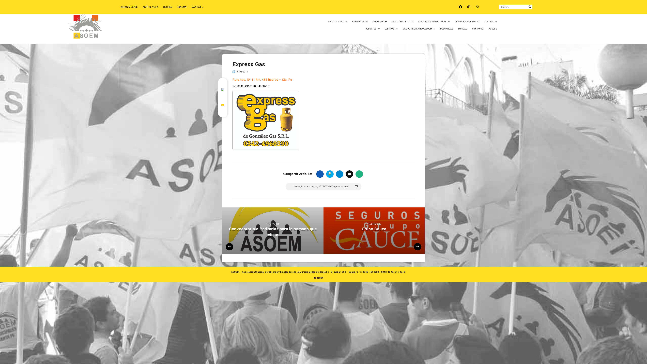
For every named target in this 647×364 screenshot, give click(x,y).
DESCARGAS (446, 29)
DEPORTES (370, 29)
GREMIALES (358, 22)
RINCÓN (182, 7)
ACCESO (492, 29)
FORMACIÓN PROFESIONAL (432, 22)
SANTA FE (197, 7)
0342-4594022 (371, 272)
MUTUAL (462, 29)
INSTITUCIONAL (336, 22)
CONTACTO (477, 29)
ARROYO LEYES (129, 7)
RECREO (168, 7)
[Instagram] (469, 7)
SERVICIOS (378, 22)
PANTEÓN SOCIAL (401, 22)
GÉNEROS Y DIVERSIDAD (467, 22)
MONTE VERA (150, 7)
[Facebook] (460, 7)
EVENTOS (389, 29)
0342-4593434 (389, 272)
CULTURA (489, 22)
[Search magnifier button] (530, 7)
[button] (338, 21)
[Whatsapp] (477, 7)
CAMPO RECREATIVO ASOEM (417, 29)
